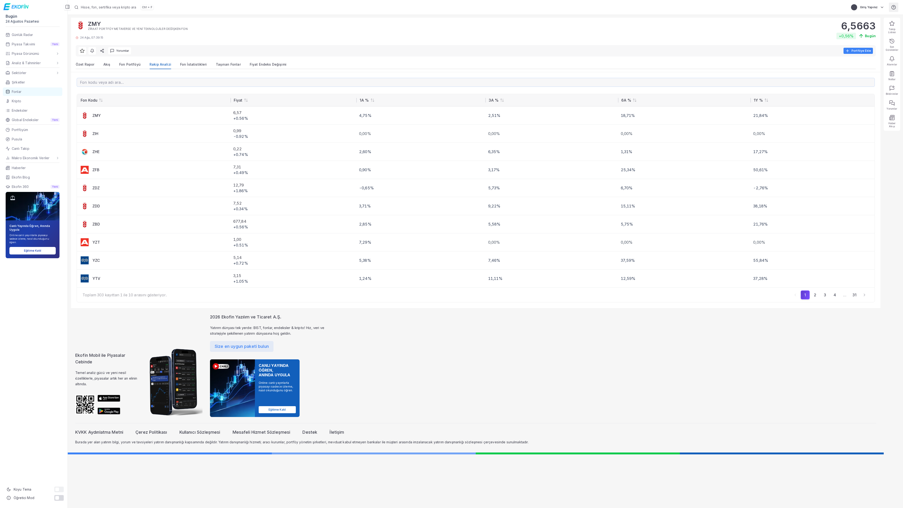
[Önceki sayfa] (795, 294)
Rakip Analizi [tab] (160, 64)
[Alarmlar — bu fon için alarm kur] (92, 51)
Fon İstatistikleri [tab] (193, 64)
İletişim (336, 432)
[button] (191, 7)
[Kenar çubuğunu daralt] (67, 7)
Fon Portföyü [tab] (130, 64)
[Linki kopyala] (102, 51)
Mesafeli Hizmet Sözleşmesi (261, 432)
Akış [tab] (107, 64)
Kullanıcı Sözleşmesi (199, 432)
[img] (109, 398)
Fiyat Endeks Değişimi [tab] (268, 64)
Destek (309, 432)
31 (854, 295)
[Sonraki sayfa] (864, 294)
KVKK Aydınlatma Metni (99, 432)
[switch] (59, 489)
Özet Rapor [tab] (85, 64)
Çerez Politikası (151, 432)
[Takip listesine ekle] (82, 51)
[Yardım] (893, 7)
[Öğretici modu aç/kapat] (59, 498)
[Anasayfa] (16, 6)
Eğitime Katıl (32, 250)
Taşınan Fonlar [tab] (228, 64)
